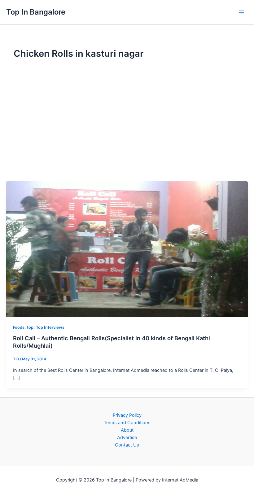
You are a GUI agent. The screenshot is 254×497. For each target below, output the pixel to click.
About (127, 430)
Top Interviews (50, 327)
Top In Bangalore (35, 11)
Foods (18, 327)
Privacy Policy (127, 415)
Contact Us (127, 445)
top (30, 327)
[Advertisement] (127, 127)
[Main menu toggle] (241, 12)
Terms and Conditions (127, 422)
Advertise (127, 437)
